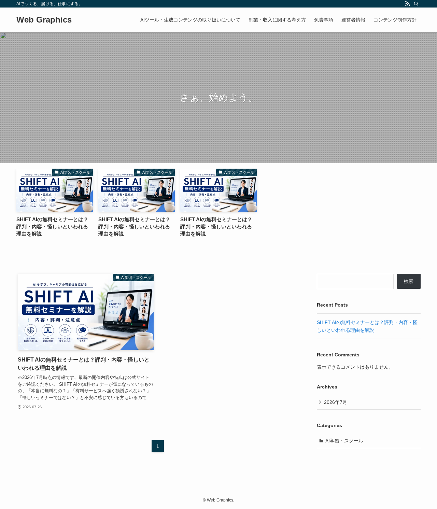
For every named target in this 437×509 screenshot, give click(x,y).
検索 (408, 281)
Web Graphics (44, 20)
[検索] (416, 4)
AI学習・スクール (344, 440)
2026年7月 (335, 402)
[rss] (407, 4)
